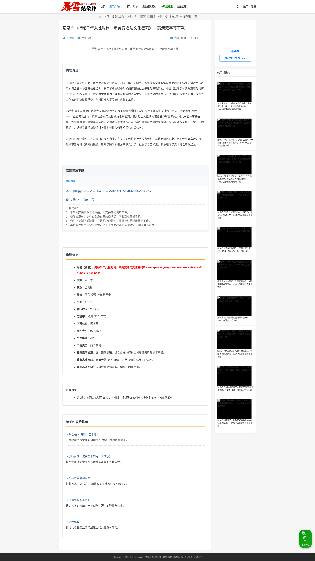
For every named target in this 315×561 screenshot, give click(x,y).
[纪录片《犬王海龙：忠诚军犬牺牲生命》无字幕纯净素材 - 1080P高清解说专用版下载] (235, 339)
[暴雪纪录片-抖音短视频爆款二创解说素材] (81, 12)
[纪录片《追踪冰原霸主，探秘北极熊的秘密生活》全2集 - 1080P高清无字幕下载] (235, 376)
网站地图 (188, 557)
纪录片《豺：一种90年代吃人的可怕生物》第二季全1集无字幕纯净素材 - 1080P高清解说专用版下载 (234, 106)
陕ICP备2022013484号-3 (157, 557)
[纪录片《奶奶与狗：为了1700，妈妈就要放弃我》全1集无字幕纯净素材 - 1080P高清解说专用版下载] (235, 164)
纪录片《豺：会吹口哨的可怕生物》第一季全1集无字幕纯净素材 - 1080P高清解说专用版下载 (235, 143)
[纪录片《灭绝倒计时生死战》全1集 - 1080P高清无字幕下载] (235, 306)
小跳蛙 (70, 38)
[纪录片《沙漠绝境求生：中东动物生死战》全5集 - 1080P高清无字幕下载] (235, 237)
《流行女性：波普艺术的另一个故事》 (89, 456)
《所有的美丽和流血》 (79, 478)
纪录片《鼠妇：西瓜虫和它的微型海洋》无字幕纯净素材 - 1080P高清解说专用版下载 (235, 215)
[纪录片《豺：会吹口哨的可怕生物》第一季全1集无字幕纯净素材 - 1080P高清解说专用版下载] (235, 128)
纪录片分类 (115, 6)
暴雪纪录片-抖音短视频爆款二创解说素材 (99, 16)
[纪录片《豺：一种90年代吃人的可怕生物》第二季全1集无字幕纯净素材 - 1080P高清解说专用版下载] (235, 92)
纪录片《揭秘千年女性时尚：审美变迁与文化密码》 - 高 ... (169, 16)
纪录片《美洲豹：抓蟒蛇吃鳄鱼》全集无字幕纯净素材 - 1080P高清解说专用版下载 (235, 423)
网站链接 (198, 557)
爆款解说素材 (149, 6)
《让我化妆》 (74, 522)
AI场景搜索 (166, 6)
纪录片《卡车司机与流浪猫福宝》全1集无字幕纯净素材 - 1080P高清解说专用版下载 (234, 284)
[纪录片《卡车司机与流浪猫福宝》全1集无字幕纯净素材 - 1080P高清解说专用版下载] (235, 270)
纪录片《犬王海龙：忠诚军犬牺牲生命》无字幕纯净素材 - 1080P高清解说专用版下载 (235, 354)
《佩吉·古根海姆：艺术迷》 (82, 434)
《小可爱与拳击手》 (78, 500)
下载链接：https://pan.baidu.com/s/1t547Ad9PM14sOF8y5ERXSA (109, 191)
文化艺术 (131, 16)
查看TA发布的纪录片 (235, 58)
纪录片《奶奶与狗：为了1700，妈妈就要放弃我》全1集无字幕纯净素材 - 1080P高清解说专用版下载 (234, 179)
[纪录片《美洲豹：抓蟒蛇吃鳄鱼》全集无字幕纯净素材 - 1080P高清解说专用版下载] (235, 409)
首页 (102, 6)
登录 (245, 6)
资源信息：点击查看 (81, 199)
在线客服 (182, 6)
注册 (253, 6)
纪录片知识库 (177, 557)
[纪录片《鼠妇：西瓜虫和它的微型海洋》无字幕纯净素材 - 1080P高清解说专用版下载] (235, 201)
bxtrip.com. (140, 557)
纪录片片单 (132, 6)
